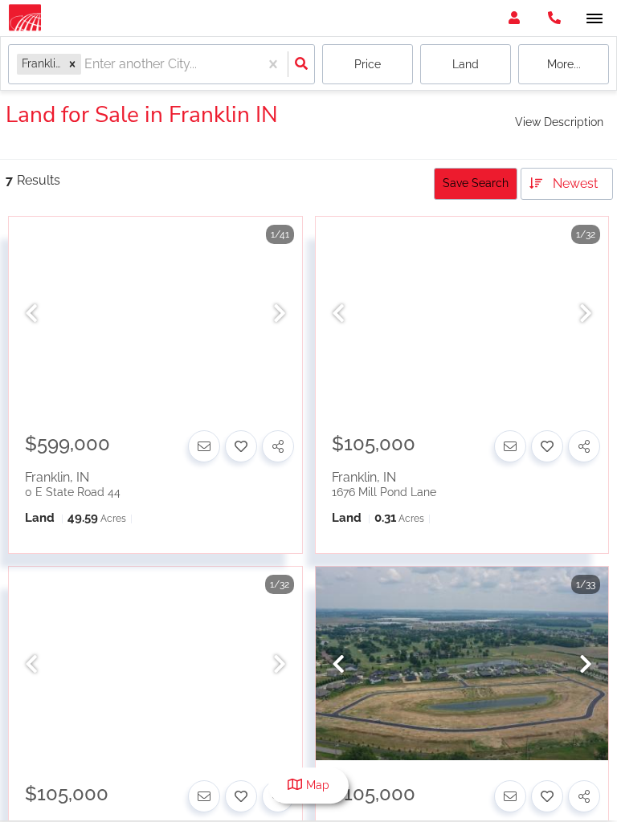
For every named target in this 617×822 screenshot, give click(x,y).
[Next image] (279, 314)
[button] (72, 64)
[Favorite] (241, 446)
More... (564, 64)
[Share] (278, 446)
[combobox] (86, 64)
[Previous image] (31, 314)
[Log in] (514, 18)
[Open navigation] (594, 19)
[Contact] (204, 446)
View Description (559, 122)
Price (367, 64)
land (465, 64)
